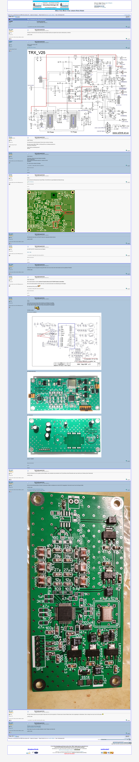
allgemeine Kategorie (34, 14)
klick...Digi (29, 252)
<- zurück (125, 14)
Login (106, 3)
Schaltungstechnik (61, 14)
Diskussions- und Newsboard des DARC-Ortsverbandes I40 (18, 14)
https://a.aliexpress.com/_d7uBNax (34, 727)
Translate (104, 7)
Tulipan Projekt (41, 14)
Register (110, 3)
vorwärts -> (129, 14)
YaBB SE (81, 751)
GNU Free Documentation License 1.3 (66, 749)
